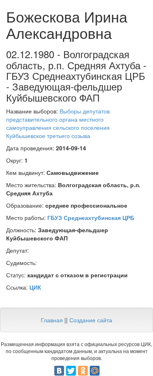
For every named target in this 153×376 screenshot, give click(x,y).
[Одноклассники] (83, 371)
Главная (52, 320)
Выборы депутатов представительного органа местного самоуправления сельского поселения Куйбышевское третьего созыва (58, 123)
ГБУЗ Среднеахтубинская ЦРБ (90, 217)
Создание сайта (90, 320)
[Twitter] (71, 371)
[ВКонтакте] (59, 371)
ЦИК (35, 287)
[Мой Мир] (95, 371)
